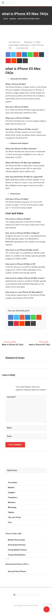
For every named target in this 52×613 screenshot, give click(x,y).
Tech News (12, 482)
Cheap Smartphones (16, 555)
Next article (43, 342)
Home (5, 19)
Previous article (10, 342)
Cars (10, 522)
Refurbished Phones (17, 545)
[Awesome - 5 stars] (13, 387)
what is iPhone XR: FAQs (39, 344)
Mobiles (11, 487)
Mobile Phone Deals (16, 540)
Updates (13, 19)
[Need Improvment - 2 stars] (7, 387)
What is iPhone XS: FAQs (12, 344)
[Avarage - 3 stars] (9, 387)
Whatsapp (12, 507)
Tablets (11, 512)
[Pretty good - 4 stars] (11, 387)
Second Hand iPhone (17, 571)
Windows (11, 502)
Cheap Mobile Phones (17, 550)
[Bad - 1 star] (6, 387)
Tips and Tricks (14, 517)
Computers (12, 497)
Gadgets (11, 492)
